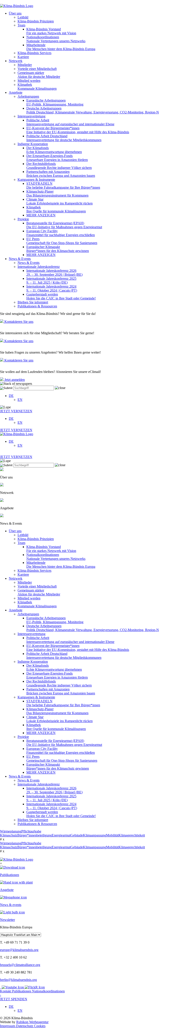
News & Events (20, 259)
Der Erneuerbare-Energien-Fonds (57, 158)
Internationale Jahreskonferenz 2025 (51, 280)
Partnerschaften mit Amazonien (60, 173)
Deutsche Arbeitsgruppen (92, 110)
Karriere (23, 57)
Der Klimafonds (54, 150)
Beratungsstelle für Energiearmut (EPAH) (64, 225)
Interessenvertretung (31, 116)
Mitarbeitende (60, 47)
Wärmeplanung (10, 831)
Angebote (15, 92)
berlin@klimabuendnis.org (18, 980)
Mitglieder (25, 65)
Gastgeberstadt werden (61, 296)
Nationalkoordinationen (55, 39)
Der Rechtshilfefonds (59, 166)
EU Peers (61, 241)
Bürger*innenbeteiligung (34, 835)
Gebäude (76, 835)
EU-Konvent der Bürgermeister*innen (77, 130)
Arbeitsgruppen (28, 96)
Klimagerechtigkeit (132, 835)
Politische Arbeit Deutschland (63, 138)
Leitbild (23, 17)
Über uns (15, 13)
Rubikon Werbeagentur (32, 1022)
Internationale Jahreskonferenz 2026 (54, 272)
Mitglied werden (29, 80)
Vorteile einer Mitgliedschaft (37, 69)
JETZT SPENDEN (13, 997)
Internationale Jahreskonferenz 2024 (51, 288)
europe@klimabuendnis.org (19, 950)
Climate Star (59, 201)
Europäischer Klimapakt (57, 249)
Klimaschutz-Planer (57, 193)
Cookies (39, 1026)
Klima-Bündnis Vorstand (51, 31)
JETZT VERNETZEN (16, 411)
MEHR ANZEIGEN (41, 215)
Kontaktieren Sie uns (18, 321)
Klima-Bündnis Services (34, 53)
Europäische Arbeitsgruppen (54, 102)
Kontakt (6, 991)
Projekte (23, 219)
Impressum (8, 1026)
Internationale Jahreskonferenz (39, 266)
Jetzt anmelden (14, 380)
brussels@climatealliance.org (20, 965)
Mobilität (112, 835)
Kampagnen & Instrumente (36, 179)
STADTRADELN (63, 185)
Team (21, 25)
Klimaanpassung (94, 835)
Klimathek (37, 86)
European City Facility (60, 233)
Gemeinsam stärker (39, 75)
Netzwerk (15, 61)
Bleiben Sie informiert (33, 302)
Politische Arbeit (70, 122)
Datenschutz (25, 1026)
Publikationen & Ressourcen (37, 306)
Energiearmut (61, 835)
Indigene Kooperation (33, 144)
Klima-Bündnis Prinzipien (36, 21)
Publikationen (22, 991)
